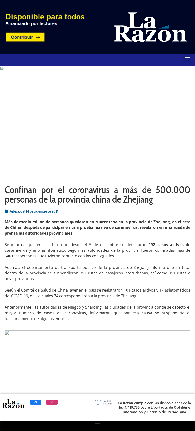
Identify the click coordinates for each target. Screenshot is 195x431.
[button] (187, 59)
